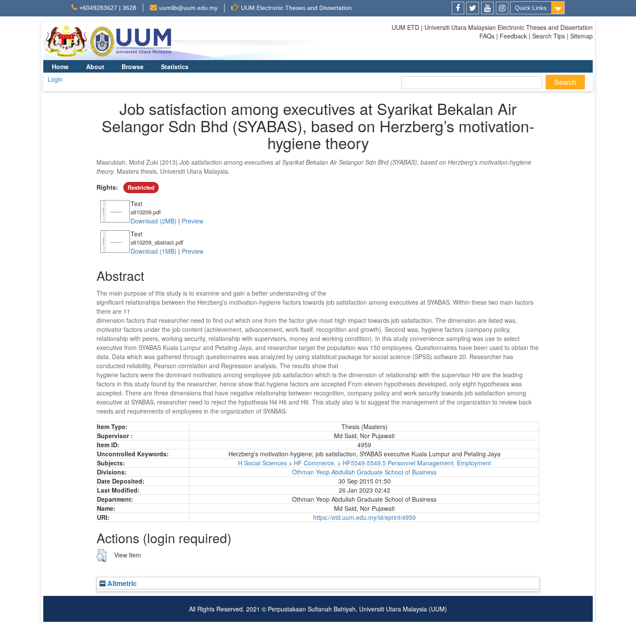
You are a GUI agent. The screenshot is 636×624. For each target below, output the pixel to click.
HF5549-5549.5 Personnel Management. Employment (417, 462)
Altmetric (121, 583)
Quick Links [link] (530, 7)
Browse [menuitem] (133, 66)
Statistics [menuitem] (175, 66)
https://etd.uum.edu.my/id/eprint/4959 (364, 517)
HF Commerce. (315, 462)
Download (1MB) (154, 251)
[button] (101, 555)
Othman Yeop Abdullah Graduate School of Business (364, 472)
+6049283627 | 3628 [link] (107, 7)
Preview (192, 220)
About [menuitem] (95, 66)
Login (55, 79)
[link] (458, 8)
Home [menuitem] (60, 66)
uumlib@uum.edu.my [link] (188, 7)
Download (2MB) (154, 220)
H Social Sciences (262, 462)
